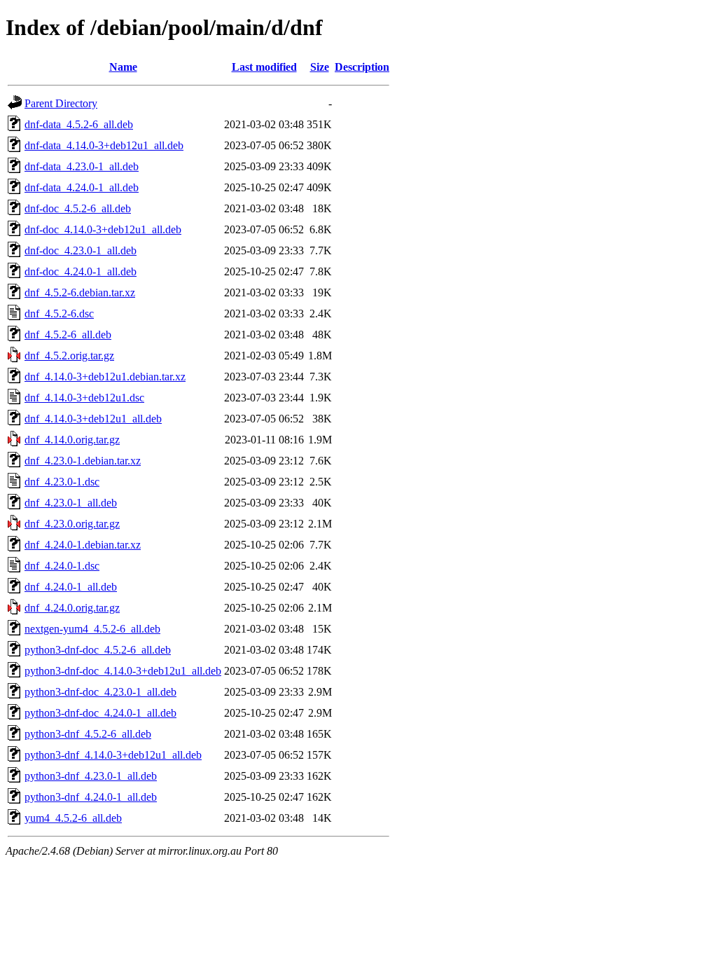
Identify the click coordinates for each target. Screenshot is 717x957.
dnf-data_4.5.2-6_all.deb (79, 124)
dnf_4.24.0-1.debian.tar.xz (83, 545)
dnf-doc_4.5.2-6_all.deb (78, 208)
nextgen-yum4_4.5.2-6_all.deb (92, 629)
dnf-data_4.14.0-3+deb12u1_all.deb (104, 145)
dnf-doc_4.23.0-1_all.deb (81, 250)
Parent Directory (61, 103)
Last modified (264, 67)
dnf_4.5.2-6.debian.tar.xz (80, 292)
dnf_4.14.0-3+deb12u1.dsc (84, 398)
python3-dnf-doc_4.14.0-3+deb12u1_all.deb (123, 671)
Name (123, 67)
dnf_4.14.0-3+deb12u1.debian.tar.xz (105, 377)
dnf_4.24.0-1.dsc (62, 566)
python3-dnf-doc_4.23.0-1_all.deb (100, 692)
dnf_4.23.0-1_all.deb (71, 503)
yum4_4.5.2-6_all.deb (73, 818)
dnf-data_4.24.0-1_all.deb (82, 187)
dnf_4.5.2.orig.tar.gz (69, 356)
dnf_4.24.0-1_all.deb (71, 587)
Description (362, 67)
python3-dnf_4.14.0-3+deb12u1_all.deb (113, 755)
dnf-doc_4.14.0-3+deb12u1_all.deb (103, 229)
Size (319, 67)
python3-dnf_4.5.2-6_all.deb (88, 734)
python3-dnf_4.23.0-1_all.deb (91, 776)
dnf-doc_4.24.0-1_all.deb (81, 271)
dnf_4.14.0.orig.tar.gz (72, 440)
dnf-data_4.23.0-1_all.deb (82, 166)
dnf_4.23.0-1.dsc (62, 482)
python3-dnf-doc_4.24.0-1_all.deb (100, 713)
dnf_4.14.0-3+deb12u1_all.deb (93, 419)
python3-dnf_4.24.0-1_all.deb (91, 797)
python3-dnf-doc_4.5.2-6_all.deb (98, 650)
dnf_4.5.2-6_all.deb (68, 334)
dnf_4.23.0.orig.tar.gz (72, 524)
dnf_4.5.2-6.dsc (59, 313)
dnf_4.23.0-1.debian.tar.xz (83, 461)
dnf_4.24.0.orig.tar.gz (72, 608)
